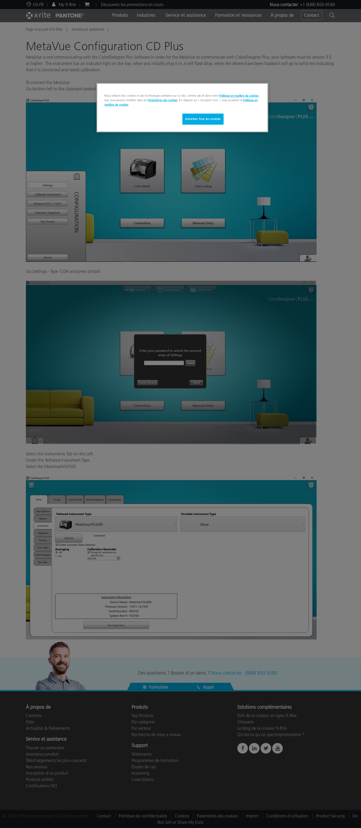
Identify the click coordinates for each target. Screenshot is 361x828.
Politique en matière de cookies (238, 95)
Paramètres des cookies (162, 100)
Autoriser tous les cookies (203, 119)
